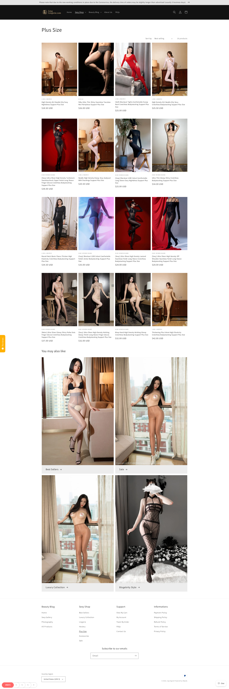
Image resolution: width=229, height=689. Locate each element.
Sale (81, 640)
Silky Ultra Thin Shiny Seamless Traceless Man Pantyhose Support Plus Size (94, 103)
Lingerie (82, 622)
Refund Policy (160, 622)
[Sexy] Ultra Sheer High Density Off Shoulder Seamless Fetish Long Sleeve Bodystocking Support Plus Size (167, 258)
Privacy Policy (160, 631)
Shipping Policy (160, 617)
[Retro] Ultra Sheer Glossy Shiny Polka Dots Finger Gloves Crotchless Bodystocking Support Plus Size (58, 334)
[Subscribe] (135, 656)
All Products (47, 626)
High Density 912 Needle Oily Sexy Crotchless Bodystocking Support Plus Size (168, 103)
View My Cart (121, 612)
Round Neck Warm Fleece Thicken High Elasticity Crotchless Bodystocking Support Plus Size (58, 258)
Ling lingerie (170, 681)
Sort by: (149, 38)
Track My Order (122, 622)
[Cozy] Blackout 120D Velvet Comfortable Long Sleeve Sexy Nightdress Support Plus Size (131, 180)
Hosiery (82, 626)
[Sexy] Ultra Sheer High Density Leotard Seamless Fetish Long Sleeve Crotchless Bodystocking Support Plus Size (130, 258)
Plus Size (83, 631)
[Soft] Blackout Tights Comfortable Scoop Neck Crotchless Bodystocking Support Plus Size (132, 104)
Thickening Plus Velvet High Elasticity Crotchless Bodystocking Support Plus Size (168, 333)
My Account (121, 617)
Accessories (84, 636)
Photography (47, 622)
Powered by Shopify (181, 681)
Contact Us (121, 631)
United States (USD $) (52, 679)
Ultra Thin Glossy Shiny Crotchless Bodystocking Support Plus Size (165, 179)
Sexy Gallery (47, 617)
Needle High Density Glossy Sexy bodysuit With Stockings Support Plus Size (94, 179)
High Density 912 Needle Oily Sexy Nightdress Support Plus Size (55, 103)
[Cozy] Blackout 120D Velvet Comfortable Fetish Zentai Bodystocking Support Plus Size (94, 258)
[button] (80, 12)
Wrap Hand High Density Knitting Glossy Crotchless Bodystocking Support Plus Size (131, 333)
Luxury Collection (86, 617)
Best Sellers (84, 612)
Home (44, 612)
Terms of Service (161, 626)
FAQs (118, 626)
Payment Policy (160, 612)
